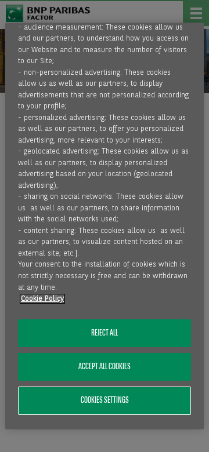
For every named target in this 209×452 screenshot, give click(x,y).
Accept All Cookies (104, 366)
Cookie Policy (42, 298)
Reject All (104, 333)
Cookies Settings (105, 400)
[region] (104, 226)
